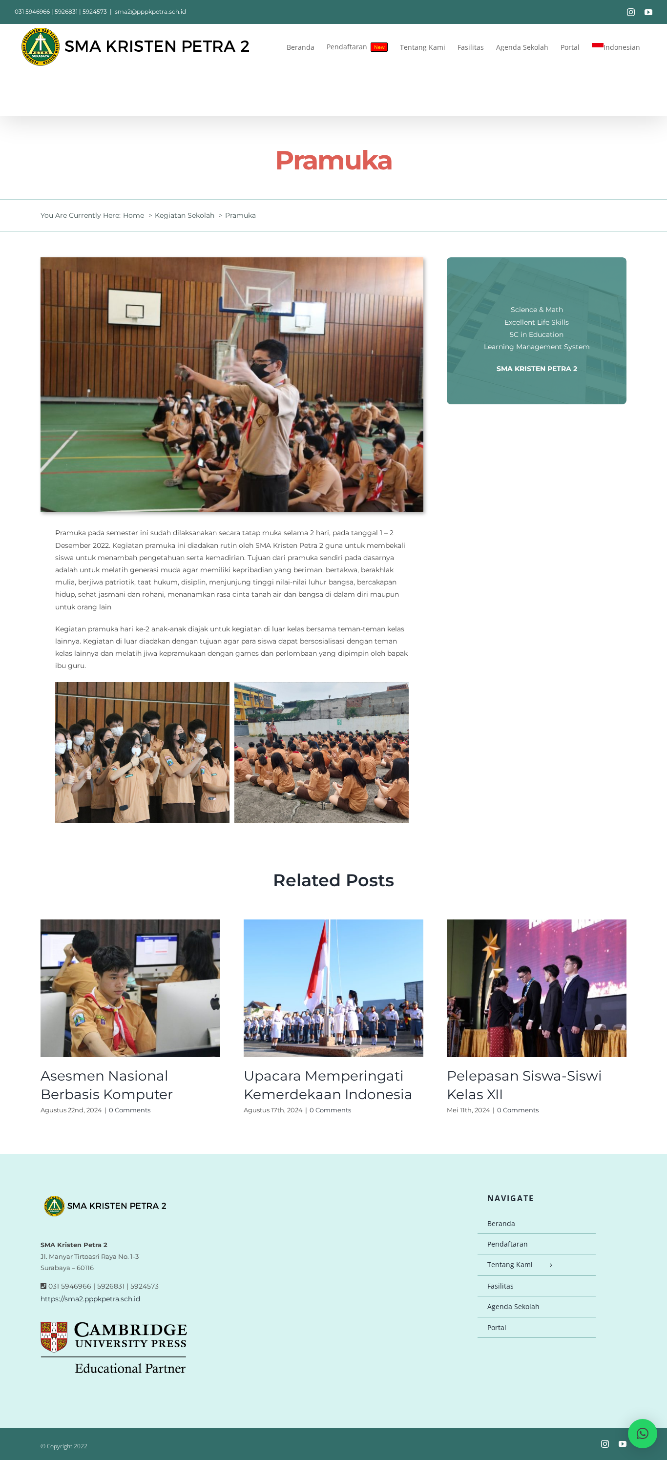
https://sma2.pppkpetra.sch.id (90, 1298)
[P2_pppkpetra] (232, 260)
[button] (642, 1433)
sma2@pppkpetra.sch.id (150, 11)
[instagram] (605, 1444)
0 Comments (129, 1110)
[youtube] (622, 1444)
